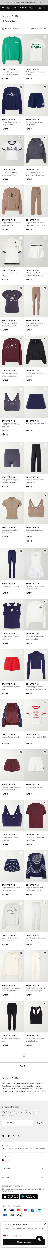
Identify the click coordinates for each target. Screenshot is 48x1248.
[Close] (45, 1223)
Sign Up (40, 1123)
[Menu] (3, 8)
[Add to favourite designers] (3, 21)
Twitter (14, 1136)
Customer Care (39, 1148)
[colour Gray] (3, 434)
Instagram (19, 1136)
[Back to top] (24, 1057)
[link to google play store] (29, 1196)
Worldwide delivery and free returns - (24, 2)
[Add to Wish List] (21, 37)
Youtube (3, 1136)
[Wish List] (8, 9)
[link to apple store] (10, 1196)
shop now (37, 2)
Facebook (9, 1136)
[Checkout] (44, 8)
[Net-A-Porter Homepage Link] (24, 8)
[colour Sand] (7, 434)
